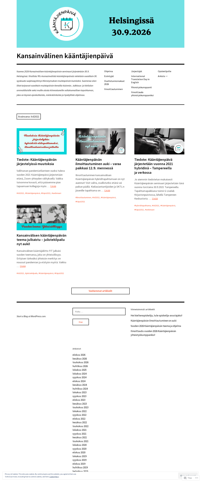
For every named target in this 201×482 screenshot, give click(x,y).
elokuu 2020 (79, 452)
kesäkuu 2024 (80, 384)
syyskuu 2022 (79, 414)
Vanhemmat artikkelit (100, 291)
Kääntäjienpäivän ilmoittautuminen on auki (153, 320)
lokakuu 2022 (80, 411)
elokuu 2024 (79, 381)
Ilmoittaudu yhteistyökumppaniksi (142, 94)
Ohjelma (108, 71)
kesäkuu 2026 (80, 358)
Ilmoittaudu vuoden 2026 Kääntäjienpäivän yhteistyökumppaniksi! (153, 333)
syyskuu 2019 (79, 460)
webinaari (57, 193)
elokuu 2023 (79, 399)
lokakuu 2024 (80, 373)
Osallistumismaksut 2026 (114, 82)
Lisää (53, 186)
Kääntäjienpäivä (33, 193)
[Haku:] (99, 311)
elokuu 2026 (79, 354)
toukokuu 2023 (80, 407)
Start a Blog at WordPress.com (31, 316)
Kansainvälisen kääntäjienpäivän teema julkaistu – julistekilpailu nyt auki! (42, 239)
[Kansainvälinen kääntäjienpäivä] (100, 24)
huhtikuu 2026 (80, 366)
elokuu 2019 (79, 463)
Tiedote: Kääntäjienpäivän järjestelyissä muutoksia (37, 161)
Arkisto (161, 76)
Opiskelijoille (164, 71)
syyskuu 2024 (79, 377)
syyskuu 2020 (79, 448)
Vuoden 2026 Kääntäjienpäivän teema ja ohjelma (156, 326)
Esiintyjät (109, 76)
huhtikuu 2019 (80, 467)
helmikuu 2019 (80, 471)
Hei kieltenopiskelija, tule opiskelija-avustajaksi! (156, 315)
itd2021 (21, 193)
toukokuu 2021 (80, 441)
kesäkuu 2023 (80, 403)
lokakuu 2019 (80, 456)
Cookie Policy (54, 477)
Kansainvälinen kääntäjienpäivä (65, 55)
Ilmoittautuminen (113, 89)
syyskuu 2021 (79, 433)
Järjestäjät (136, 71)
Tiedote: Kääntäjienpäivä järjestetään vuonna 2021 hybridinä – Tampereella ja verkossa (153, 166)
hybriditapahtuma (143, 205)
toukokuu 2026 (80, 362)
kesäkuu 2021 (80, 437)
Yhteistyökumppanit (141, 87)
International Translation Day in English (140, 79)
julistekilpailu (32, 273)
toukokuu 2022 (80, 426)
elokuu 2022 (79, 418)
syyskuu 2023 (79, 396)
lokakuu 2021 (80, 430)
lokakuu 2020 (80, 445)
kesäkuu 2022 (80, 422)
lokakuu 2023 (80, 392)
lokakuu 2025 (80, 369)
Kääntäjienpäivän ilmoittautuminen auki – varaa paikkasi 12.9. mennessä (98, 163)
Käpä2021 (46, 193)
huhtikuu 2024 (80, 388)
